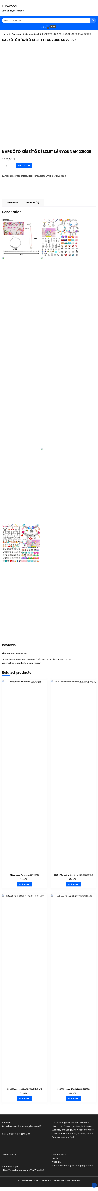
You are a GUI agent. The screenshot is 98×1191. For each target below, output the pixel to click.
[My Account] (42, 26)
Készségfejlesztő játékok (41, 176)
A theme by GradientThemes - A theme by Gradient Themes (49, 1180)
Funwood (9, 6)
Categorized (20, 176)
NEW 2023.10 (60, 176)
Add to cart (24, 165)
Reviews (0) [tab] (32, 202)
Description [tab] (12, 202)
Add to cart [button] (24, 884)
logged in (19, 663)
